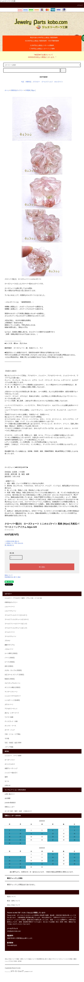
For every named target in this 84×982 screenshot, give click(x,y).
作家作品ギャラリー (17, 90)
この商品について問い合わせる (14, 543)
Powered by (7, 971)
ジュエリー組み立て (11, 772)
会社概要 (7, 798)
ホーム (7, 90)
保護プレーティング (11, 768)
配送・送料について (22, 959)
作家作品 (28, 82)
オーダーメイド (10, 760)
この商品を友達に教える (12, 541)
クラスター (36, 82)
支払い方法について (10, 959)
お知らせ (7, 785)
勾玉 (22, 82)
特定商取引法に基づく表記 (12, 577)
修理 (6, 777)
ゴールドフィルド (47, 82)
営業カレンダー (10, 807)
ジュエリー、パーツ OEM (13, 755)
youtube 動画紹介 (10, 802)
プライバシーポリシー (58, 959)
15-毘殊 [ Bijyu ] (30, 90)
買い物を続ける (9, 545)
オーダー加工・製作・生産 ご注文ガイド (18, 811)
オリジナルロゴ (10, 764)
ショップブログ (9, 961)
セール (7, 781)
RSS (15, 961)
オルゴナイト (58, 82)
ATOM (19, 961)
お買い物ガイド (10, 794)
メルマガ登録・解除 (70, 959)
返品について (9, 575)
